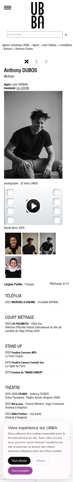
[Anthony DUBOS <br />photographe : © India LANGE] (30, 253)
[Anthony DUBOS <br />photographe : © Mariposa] (13, 253)
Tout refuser (19, 460)
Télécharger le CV (59, 283)
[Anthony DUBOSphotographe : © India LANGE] (36, 135)
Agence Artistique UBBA (16, 45)
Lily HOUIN (22, 88)
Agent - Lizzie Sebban (44, 45)
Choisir (40, 460)
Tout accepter (20, 470)
